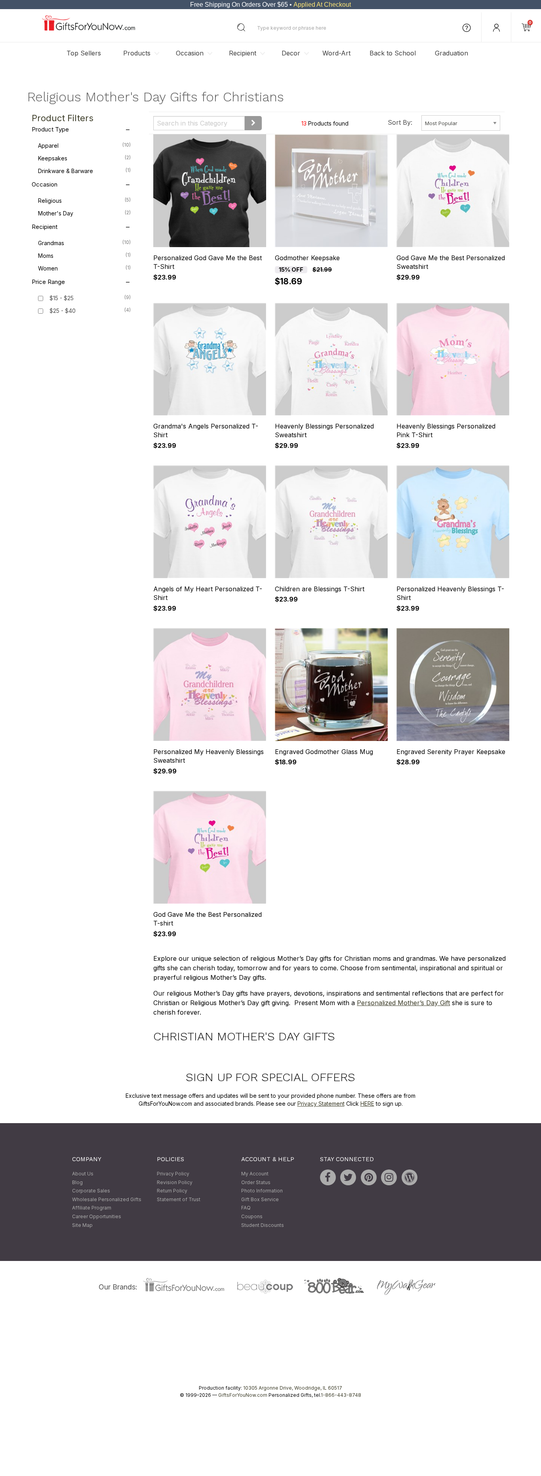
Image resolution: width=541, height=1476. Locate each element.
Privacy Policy (173, 1174)
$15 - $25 (62, 298)
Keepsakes (84, 158)
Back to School (393, 53)
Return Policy (172, 1191)
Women (84, 268)
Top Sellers (84, 53)
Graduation (451, 53)
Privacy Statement (321, 1103)
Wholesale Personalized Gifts (106, 1199)
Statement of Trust (178, 1199)
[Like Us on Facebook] (328, 1177)
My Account (255, 1174)
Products (136, 53)
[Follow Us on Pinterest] (369, 1177)
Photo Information (262, 1191)
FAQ (246, 1208)
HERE (367, 1103)
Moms (84, 255)
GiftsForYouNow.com (242, 1395)
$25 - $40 (63, 311)
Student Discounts (262, 1225)
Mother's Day (84, 213)
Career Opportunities (96, 1216)
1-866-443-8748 (341, 1395)
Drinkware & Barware (84, 171)
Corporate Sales (91, 1191)
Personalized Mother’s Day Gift (403, 1003)
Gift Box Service (260, 1199)
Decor (291, 53)
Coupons (252, 1216)
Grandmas (84, 243)
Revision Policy (174, 1182)
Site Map (82, 1225)
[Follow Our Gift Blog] (409, 1177)
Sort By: (400, 122)
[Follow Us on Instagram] (389, 1177)
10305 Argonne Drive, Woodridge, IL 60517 (292, 1388)
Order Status (255, 1182)
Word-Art (336, 53)
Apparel (84, 145)
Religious (84, 200)
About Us (82, 1174)
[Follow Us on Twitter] (348, 1177)
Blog (77, 1182)
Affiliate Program (91, 1208)
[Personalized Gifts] (88, 28)
